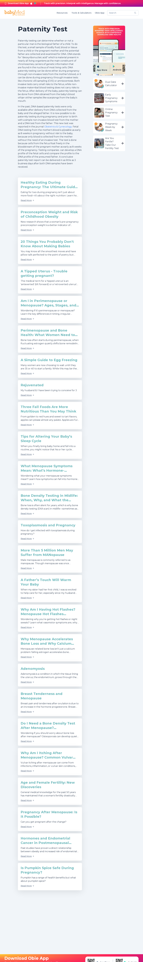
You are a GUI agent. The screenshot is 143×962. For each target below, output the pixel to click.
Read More (26, 200)
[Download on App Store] (31, 3)
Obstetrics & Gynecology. (58, 126)
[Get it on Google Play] (35, 3)
